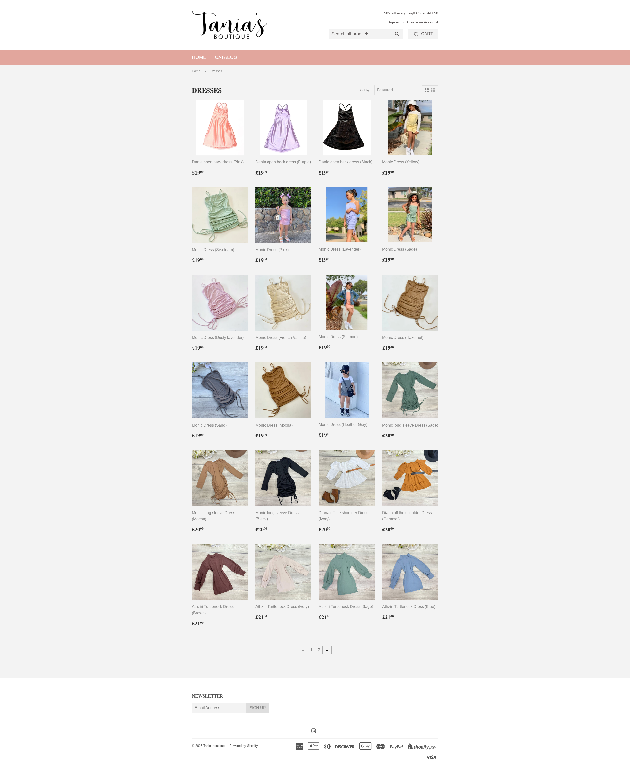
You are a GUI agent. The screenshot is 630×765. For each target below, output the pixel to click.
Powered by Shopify (243, 746)
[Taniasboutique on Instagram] (313, 731)
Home (199, 57)
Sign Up (258, 708)
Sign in (393, 22)
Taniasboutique (214, 746)
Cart (426, 33)
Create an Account (422, 22)
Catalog (226, 57)
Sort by (364, 90)
